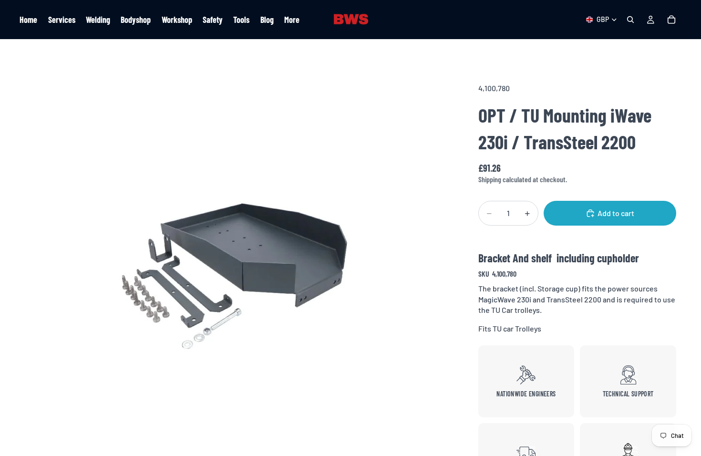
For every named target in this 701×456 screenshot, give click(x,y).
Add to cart (616, 213)
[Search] (630, 19)
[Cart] (671, 19)
